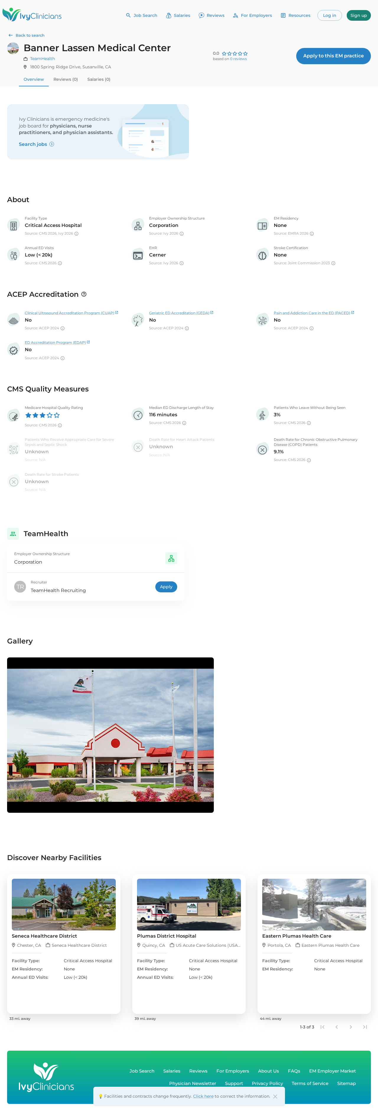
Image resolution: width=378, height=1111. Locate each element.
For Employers (256, 15)
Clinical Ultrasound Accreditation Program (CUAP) (69, 313)
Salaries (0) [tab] (98, 79)
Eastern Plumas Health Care (296, 936)
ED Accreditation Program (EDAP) (55, 342)
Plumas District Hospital (166, 936)
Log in (329, 15)
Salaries (182, 15)
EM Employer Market (332, 1071)
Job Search (145, 15)
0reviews (238, 59)
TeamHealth (42, 58)
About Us (268, 1071)
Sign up (359, 15)
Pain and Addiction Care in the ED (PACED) (312, 313)
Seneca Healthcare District (44, 936)
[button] (63, 944)
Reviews (215, 15)
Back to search (30, 35)
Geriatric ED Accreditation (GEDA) (179, 313)
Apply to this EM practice (333, 56)
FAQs (294, 1071)
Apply (166, 586)
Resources (299, 15)
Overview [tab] (34, 79)
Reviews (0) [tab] (65, 79)
